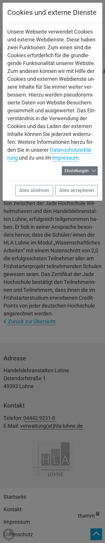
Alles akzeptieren (76, 190)
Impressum (65, 158)
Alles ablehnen (34, 190)
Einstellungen (76, 170)
